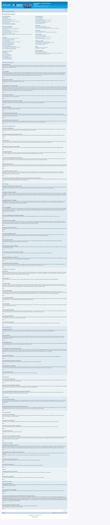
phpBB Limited (27, 484)
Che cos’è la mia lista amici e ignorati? (40, 31)
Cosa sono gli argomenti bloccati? (7, 58)
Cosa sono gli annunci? (5, 56)
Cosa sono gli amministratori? (39, 17)
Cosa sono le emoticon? (5, 53)
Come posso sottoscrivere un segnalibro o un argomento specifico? (44, 42)
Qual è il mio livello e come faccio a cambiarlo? (8, 33)
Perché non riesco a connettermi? (7, 20)
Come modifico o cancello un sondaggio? (8, 42)
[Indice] (18, 5)
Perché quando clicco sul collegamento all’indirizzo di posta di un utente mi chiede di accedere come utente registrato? (17, 35)
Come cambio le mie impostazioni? (7, 27)
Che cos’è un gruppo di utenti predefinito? (41, 22)
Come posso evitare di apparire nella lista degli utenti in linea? (10, 28)
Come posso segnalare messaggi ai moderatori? (9, 46)
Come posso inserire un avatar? (6, 32)
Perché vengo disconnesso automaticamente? (8, 23)
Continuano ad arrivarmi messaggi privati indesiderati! (42, 27)
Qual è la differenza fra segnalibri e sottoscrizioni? (42, 41)
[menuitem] (3, 10)
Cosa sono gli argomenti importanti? (7, 57)
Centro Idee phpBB (44, 490)
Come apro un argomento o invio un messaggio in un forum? (10, 38)
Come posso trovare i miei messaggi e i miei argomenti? (43, 38)
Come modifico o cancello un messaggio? (8, 39)
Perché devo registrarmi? (5, 17)
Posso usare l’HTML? (5, 52)
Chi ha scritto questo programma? (40, 51)
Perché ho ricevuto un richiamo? (6, 45)
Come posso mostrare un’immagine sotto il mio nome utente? (10, 31)
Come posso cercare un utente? (39, 37)
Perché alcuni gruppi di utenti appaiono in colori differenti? (43, 21)
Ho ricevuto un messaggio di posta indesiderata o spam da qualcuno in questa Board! (47, 28)
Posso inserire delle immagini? (6, 54)
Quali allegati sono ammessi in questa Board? (41, 47)
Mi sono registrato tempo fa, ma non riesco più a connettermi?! (10, 21)
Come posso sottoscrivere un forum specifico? (41, 43)
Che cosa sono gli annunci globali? (7, 55)
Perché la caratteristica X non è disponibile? (41, 52)
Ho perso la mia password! (6, 22)
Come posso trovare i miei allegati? (40, 48)
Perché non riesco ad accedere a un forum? (8, 43)
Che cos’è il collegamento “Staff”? (40, 23)
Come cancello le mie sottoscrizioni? (40, 44)
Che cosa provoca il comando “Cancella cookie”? (9, 24)
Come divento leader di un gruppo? (40, 20)
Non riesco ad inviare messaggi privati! (40, 26)
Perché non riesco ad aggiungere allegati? (8, 44)
